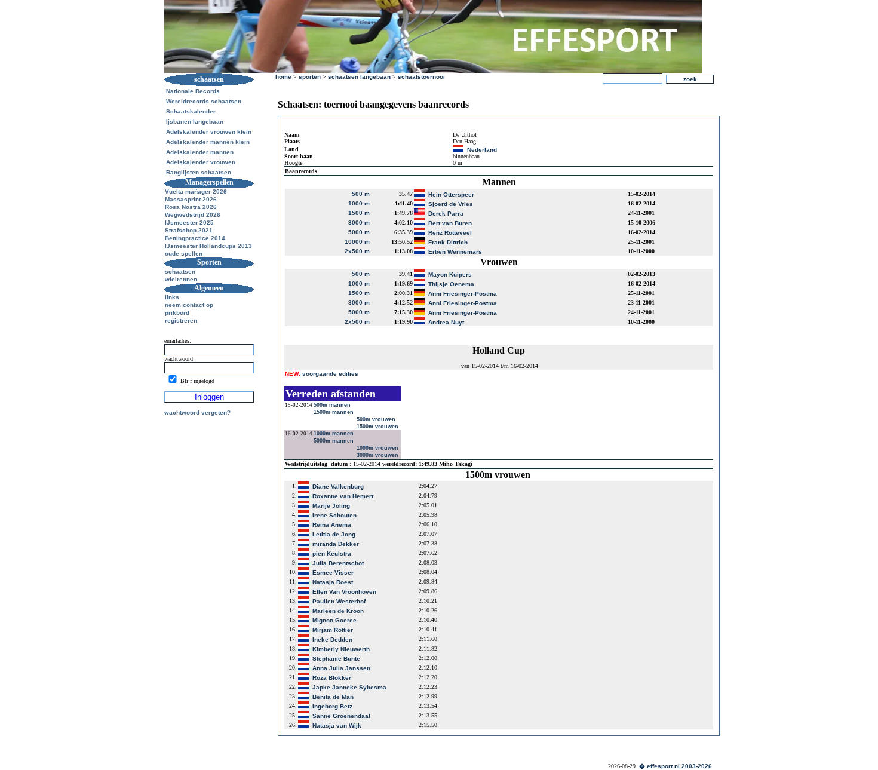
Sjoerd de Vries (450, 204)
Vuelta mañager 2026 (196, 191)
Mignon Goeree (334, 620)
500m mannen (333, 405)
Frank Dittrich (448, 242)
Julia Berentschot (338, 563)
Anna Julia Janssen (341, 668)
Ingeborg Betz (332, 706)
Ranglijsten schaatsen (198, 172)
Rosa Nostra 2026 (191, 207)
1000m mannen (334, 434)
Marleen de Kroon (338, 611)
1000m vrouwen (378, 448)
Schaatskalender (191, 111)
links (172, 297)
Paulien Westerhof (339, 601)
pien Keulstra (331, 553)
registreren (181, 320)
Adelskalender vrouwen (200, 162)
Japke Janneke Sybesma (349, 687)
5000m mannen (334, 441)
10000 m (357, 241)
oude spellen (183, 253)
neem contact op (189, 305)
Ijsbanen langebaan (194, 121)
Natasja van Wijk (336, 725)
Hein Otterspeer (451, 194)
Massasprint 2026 (191, 199)
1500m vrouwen (378, 427)
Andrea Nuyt (446, 322)
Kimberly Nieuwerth (341, 649)
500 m (361, 194)
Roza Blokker (331, 677)
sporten (310, 76)
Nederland (482, 149)
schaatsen (180, 271)
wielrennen (181, 279)
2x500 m (357, 251)
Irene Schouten (334, 515)
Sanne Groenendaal (341, 716)
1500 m (359, 213)
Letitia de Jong (333, 534)
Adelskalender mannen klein (208, 142)
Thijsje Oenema (451, 284)
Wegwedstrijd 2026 (192, 214)
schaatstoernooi (421, 76)
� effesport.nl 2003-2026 (675, 766)
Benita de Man (333, 697)
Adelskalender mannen (200, 152)
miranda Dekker (335, 544)
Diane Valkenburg (338, 486)
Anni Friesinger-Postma (462, 293)
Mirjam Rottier (332, 630)
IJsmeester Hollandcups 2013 (208, 246)
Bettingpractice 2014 (195, 238)
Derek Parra (445, 213)
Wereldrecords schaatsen (203, 101)
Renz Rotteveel (450, 232)
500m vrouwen (377, 419)
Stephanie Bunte (336, 658)
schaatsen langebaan (359, 76)
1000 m (359, 203)
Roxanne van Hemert (342, 496)
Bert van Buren (450, 223)
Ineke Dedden (332, 639)
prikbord (177, 312)
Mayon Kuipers (450, 274)
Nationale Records (193, 91)
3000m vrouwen (378, 455)
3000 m (359, 222)
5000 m (359, 232)
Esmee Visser (333, 572)
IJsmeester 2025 (189, 222)
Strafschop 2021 (189, 230)
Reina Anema (331, 524)
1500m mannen (334, 412)
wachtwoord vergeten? (197, 412)
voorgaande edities (321, 373)
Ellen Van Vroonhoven (344, 591)
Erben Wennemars (455, 252)
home (283, 76)
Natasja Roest (332, 582)
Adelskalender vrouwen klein (208, 131)
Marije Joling (331, 505)
